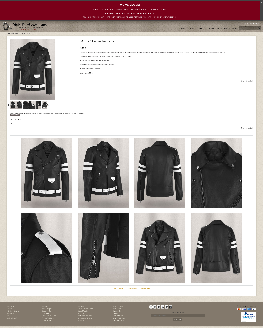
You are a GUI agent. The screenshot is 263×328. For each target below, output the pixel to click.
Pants (202, 28)
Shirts (227, 28)
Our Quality (10, 313)
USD (245, 23)
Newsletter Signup (178, 312)
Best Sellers (117, 309)
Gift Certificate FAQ (12, 318)
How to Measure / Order (85, 309)
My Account (254, 23)
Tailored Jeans (118, 316)
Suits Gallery (46, 313)
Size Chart (15, 114)
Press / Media (117, 311)
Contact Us (10, 306)
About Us (10, 309)
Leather (210, 28)
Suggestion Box (118, 320)
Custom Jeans (112, 13)
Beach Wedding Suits (49, 316)
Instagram (170, 307)
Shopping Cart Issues (85, 318)
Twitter (158, 307)
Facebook (151, 307)
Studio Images (47, 309)
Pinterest (166, 307)
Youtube (154, 307)
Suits (219, 28)
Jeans (183, 28)
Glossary (81, 320)
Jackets (193, 28)
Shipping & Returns (13, 311)
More (234, 28)
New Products (118, 306)
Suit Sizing (81, 313)
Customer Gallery (47, 311)
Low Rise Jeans (47, 320)
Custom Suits (129, 13)
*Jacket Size (16, 119)
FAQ (8, 316)
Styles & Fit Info (83, 311)
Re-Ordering (81, 306)
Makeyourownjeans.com (249, 306)
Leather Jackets (146, 13)
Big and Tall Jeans (48, 318)
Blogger (162, 307)
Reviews (45, 306)
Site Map (116, 313)
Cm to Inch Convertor (85, 316)
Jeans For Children (119, 318)
